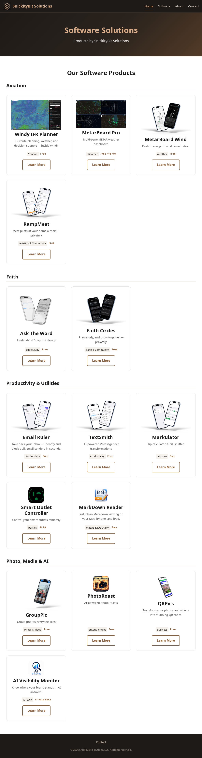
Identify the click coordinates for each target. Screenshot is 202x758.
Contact (193, 6)
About (179, 6)
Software (164, 6)
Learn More (36, 164)
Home (149, 6)
